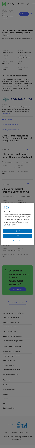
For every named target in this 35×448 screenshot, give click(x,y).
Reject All (17, 231)
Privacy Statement (8, 225)
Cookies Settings (17, 240)
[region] (17, 224)
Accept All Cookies (17, 235)
